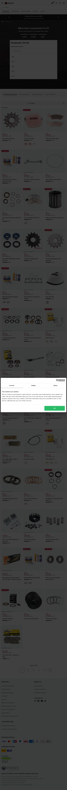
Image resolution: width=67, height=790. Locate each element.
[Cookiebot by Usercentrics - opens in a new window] (57, 380)
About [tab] (55, 385)
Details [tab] (33, 385)
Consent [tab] (11, 385)
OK (55, 408)
